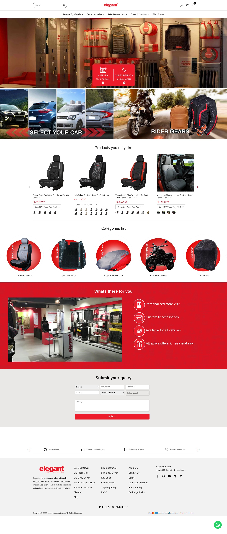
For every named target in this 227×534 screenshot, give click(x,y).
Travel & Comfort (139, 14)
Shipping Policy (108, 487)
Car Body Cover (82, 478)
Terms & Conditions (138, 482)
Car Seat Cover (81, 468)
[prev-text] (29, 187)
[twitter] (181, 477)
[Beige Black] (147, 212)
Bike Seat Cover (109, 468)
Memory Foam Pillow (84, 482)
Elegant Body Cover (113, 275)
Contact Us (134, 473)
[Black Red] (39, 212)
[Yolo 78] (91, 213)
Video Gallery (108, 482)
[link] (158, 477)
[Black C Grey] (34, 212)
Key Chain (106, 478)
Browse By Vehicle (72, 14)
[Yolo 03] (106, 213)
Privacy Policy (135, 487)
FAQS (104, 492)
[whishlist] (187, 5)
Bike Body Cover (109, 473)
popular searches (113, 507)
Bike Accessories (116, 14)
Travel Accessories (83, 487)
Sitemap (78, 492)
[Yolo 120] (75, 209)
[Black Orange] (54, 212)
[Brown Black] (137, 212)
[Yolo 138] (101, 209)
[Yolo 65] (96, 209)
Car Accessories (95, 14)
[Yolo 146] (75, 213)
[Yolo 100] (86, 209)
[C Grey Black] (142, 212)
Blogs (76, 497)
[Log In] (181, 5)
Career (131, 478)
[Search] (64, 5)
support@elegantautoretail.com (170, 470)
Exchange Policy (136, 492)
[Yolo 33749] (106, 209)
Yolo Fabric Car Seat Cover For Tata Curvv (91, 195)
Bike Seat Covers (158, 275)
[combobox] (50, 5)
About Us (133, 468)
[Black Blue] (49, 212)
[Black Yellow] (44, 212)
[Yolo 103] (91, 209)
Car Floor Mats (69, 275)
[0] (193, 5)
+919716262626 (163, 467)
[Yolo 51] (80, 213)
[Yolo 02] (101, 213)
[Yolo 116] (80, 209)
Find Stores (158, 14)
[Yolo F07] (86, 213)
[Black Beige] (163, 212)
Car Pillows (203, 275)
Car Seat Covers (24, 275)
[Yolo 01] (96, 213)
